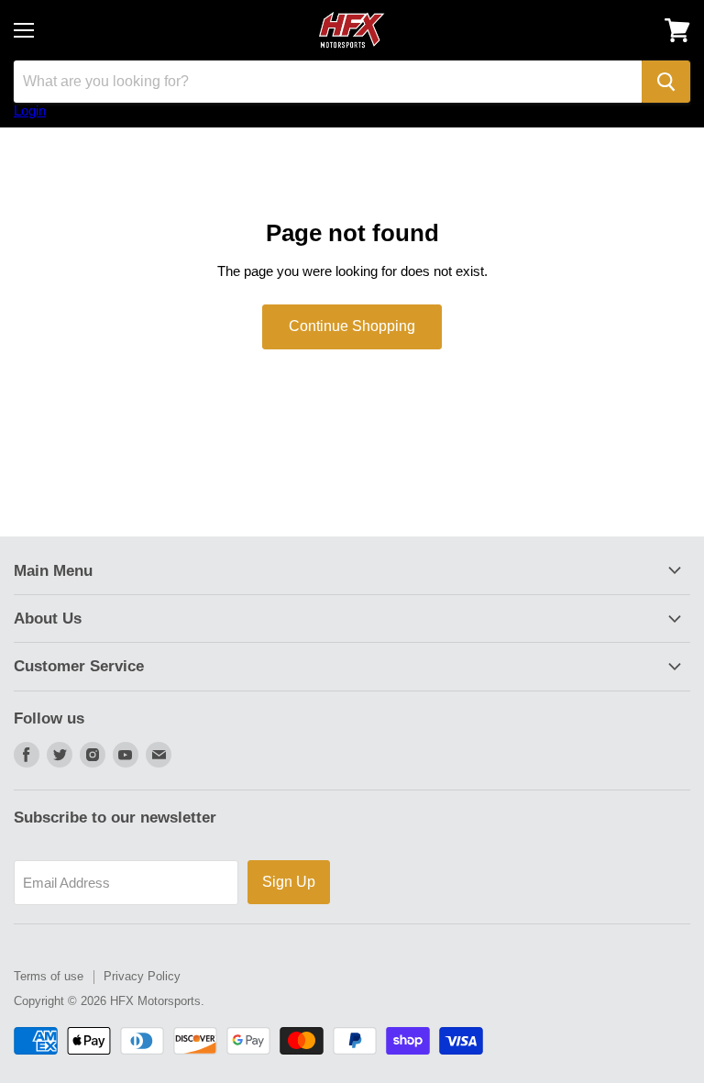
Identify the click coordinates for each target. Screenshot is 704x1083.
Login (30, 110)
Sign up (288, 882)
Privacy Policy (142, 976)
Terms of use (48, 976)
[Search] (666, 82)
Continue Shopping (352, 326)
